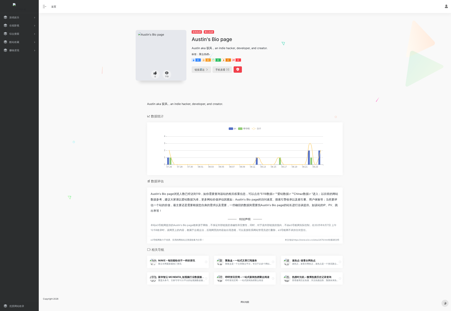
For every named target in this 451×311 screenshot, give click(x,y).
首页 (53, 6)
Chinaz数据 (301, 194)
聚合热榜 (209, 32)
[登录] (446, 6)
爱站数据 (283, 194)
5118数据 (266, 194)
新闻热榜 (197, 32)
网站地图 (245, 302)
